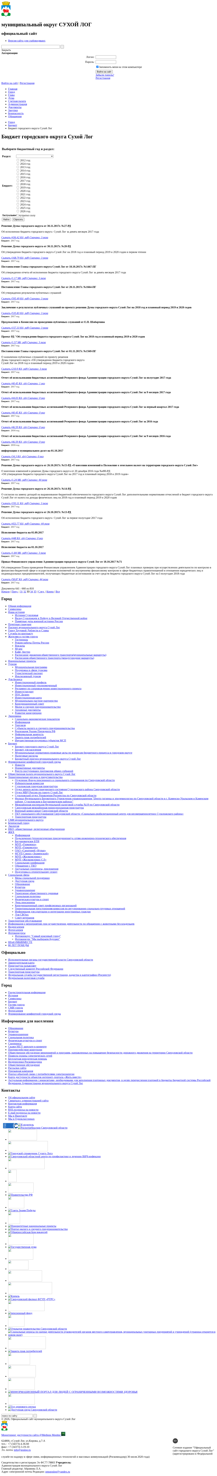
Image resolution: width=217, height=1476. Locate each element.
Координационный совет (29, 703)
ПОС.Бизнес (22, 694)
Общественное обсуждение (24, 1064)
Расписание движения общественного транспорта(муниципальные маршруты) (60, 654)
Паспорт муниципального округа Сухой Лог (34, 627)
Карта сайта (15, 1106)
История (13, 995)
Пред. (15, 591)
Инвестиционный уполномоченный (36, 685)
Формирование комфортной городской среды (34, 761)
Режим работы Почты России (32, 642)
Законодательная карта (21, 962)
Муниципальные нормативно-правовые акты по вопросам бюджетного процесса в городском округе (73, 752)
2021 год (24, 194)
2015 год (24, 173)
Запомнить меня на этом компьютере (120, 67)
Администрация (17, 104)
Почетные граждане (19, 624)
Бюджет (12, 125)
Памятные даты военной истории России (39, 621)
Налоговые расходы (26, 755)
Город (11, 91)
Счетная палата (17, 101)
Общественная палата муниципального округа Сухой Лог (41, 774)
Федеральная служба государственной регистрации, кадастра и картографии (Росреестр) (59, 974)
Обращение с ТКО (25, 865)
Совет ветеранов (24, 917)
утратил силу (27, 215)
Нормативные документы (30, 768)
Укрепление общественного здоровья (36, 893)
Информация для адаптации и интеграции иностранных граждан (53, 911)
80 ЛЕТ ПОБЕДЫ (18, 945)
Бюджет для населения (28, 749)
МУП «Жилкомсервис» (28, 856)
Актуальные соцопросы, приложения (36, 868)
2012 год (24, 160)
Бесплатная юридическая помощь (27, 1058)
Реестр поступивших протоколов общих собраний (44, 771)
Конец (50, 591)
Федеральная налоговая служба (26, 978)
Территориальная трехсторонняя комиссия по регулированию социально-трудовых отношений (70, 908)
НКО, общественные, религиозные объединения (36, 829)
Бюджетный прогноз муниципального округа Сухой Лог (48, 758)
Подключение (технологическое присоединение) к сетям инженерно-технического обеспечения (70, 838)
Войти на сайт (9, 83)
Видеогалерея (16, 926)
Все (58, 591)
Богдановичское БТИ (27, 841)
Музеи (18, 648)
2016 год (24, 177)
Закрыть (6, 50)
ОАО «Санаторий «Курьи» (30, 850)
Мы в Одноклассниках (21, 1118)
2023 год (24, 201)
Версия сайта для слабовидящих (26, 40)
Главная (12, 88)
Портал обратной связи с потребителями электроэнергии (41, 1074)
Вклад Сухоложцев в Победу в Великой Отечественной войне (51, 618)
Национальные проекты (22, 661)
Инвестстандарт (24, 691)
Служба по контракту (20, 633)
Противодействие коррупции (25, 1049)
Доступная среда (24, 881)
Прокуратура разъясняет (22, 965)
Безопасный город (18, 823)
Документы (15, 107)
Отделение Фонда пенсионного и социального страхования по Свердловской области (65, 780)
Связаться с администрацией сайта (28, 1100)
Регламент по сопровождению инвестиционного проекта (48, 688)
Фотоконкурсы (16, 933)
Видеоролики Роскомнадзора (25, 1061)
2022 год (24, 197)
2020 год (24, 190)
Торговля (20, 725)
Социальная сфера (18, 874)
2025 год (24, 207)
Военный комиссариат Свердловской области (41, 810)
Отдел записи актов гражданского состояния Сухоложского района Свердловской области (67, 789)
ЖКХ (11, 832)
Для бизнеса (15, 679)
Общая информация (19, 606)
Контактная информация (22, 1103)
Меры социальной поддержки (32, 878)
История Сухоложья (26, 615)
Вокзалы (20, 645)
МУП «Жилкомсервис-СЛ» (30, 859)
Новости (20, 764)
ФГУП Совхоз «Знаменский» (32, 853)
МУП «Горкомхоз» (25, 844)
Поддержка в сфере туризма (31, 670)
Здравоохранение (25, 890)
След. (41, 591)
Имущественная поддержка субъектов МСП (40, 740)
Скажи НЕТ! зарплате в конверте (27, 1046)
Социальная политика (28, 896)
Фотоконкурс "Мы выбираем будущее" (37, 939)
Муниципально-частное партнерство (36, 700)
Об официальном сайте (21, 1097)
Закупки (13, 110)
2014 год (24, 170)
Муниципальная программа (31, 667)
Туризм (12, 664)
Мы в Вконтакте (17, 1115)
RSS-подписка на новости (23, 1109)
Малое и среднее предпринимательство (38, 706)
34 (31, 591)
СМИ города (15, 1007)
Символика (14, 609)
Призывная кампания (20, 1071)
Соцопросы (15, 1043)
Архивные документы (28, 709)
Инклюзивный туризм (28, 676)
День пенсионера (25, 902)
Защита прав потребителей (30, 737)
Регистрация (103, 78)
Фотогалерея (15, 929)
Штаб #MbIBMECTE (20, 942)
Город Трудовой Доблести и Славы (28, 630)
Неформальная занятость (29, 734)
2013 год (24, 167)
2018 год (24, 184)
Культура (20, 887)
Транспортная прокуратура (30, 816)
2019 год (24, 187)
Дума (11, 98)
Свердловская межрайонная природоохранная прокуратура (49, 807)
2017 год (24, 180)
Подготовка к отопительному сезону (36, 871)
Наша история (16, 612)
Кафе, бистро (22, 651)
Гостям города (16, 1004)
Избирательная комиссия (29, 783)
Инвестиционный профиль (30, 682)
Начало (5, 591)
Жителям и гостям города (23, 636)
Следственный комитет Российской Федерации (35, 968)
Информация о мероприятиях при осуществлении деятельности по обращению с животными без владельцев (71, 923)
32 (24, 591)
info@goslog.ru (22, 1449)
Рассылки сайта (17, 1068)
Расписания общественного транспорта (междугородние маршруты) (54, 658)
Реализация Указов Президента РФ (35, 731)
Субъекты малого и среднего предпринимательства (45, 728)
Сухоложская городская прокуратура (36, 786)
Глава (11, 95)
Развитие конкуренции (28, 713)
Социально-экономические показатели (37, 719)
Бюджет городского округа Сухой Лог (37, 746)
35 (35, 591)
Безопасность (16, 113)
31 (21, 591)
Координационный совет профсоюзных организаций (46, 905)
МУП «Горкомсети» (26, 847)
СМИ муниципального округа (25, 819)
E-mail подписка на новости (24, 1112)
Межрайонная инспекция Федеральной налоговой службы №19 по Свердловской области (67, 804)
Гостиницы (21, 639)
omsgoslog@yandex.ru (57, 1471)
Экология (13, 826)
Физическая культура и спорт (32, 899)
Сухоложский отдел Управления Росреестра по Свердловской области (55, 795)
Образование (22, 884)
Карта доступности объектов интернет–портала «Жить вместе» (45, 1077)
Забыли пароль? (105, 75)
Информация (22, 722)
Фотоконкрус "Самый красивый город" (38, 936)
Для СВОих (22, 914)
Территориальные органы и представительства (35, 777)
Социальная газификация (29, 862)
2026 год (24, 211)
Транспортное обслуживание (25, 920)
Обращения (15, 116)
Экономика (14, 716)
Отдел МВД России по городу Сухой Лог (39, 792)
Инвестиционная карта (28, 697)
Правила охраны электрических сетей (30, 1055)
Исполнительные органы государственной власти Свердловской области (50, 959)
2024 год (24, 163)
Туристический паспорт (29, 673)
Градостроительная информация (26, 992)
